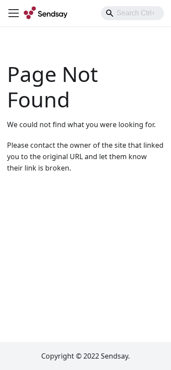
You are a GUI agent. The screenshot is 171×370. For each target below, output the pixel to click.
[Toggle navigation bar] (13, 13)
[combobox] (132, 13)
